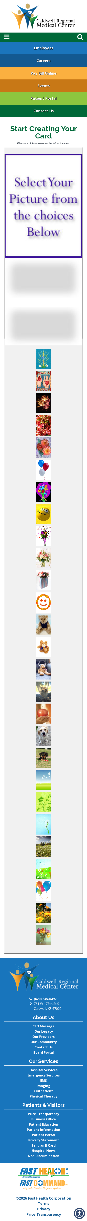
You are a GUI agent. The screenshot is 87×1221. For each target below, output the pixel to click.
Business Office (43, 1119)
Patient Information (43, 1129)
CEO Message (43, 1026)
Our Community (44, 1042)
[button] (43, 360)
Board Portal (43, 1052)
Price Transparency (43, 1114)
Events (43, 85)
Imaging (43, 1086)
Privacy (43, 1208)
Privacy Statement (43, 1140)
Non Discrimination (43, 1156)
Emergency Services (44, 1075)
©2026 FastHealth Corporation (43, 1198)
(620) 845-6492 (45, 999)
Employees (43, 47)
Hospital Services (43, 1070)
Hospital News (43, 1150)
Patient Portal (43, 98)
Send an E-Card (44, 1145)
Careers (43, 60)
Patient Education (43, 1124)
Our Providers (43, 1036)
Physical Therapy (43, 1096)
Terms (43, 1203)
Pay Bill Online (43, 73)
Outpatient (43, 1091)
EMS (43, 1080)
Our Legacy (43, 1031)
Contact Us (44, 110)
